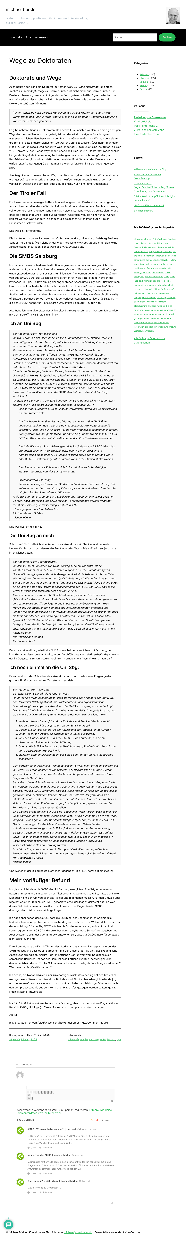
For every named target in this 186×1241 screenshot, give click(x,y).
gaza (136, 318)
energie (156, 264)
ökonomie (148, 289)
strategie (149, 331)
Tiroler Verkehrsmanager (29, 202)
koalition (148, 264)
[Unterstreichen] (34, 1092)
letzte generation (146, 256)
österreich (138, 247)
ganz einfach (40, 183)
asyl (141, 281)
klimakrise (167, 251)
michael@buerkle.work (78, 1232)
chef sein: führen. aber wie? (149, 205)
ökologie (152, 306)
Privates (144, 74)
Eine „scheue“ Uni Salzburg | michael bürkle (52, 1181)
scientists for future (154, 276)
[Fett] (28, 1092)
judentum (171, 297)
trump (142, 260)
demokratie (170, 256)
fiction (143, 89)
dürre (136, 310)
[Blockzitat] (46, 1092)
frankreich (162, 314)
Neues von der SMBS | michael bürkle (49, 1155)
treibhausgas (140, 268)
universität (73, 1039)
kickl (163, 281)
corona (137, 251)
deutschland (152, 260)
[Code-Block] (49, 1092)
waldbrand (162, 306)
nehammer (139, 293)
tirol (135, 256)
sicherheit (138, 314)
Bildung (25, 1039)
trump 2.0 (151, 239)
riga (119, 1039)
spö (174, 251)
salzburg (94, 1039)
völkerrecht (160, 301)
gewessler (144, 318)
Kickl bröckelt (142, 121)
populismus (150, 327)
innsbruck (159, 256)
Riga (59, 210)
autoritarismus (159, 310)
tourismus (138, 289)
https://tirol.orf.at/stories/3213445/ (63, 367)
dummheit (168, 285)
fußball (137, 322)
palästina (157, 251)
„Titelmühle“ (83, 146)
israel (136, 243)
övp (170, 239)
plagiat (84, 1039)
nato (170, 281)
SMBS (29, 242)
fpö (174, 239)
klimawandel (140, 239)
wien (143, 322)
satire (172, 276)
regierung (143, 285)
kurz (136, 281)
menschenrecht (149, 297)
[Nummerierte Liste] (40, 1092)
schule (157, 268)
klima (154, 272)
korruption (139, 264)
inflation (164, 264)
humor (164, 239)
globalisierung (140, 306)
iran (150, 251)
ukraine (144, 251)
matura (172, 327)
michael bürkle (20, 9)
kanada (149, 322)
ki (167, 281)
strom (136, 301)
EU (158, 243)
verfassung (139, 331)
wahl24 (171, 247)
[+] (29, 1098)
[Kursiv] (31, 1092)
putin (136, 260)
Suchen (167, 37)
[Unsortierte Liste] (43, 1092)
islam (173, 260)
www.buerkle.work (95, 337)
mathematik (165, 318)
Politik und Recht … (146, 125)
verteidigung (162, 327)
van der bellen (156, 285)
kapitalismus (146, 310)
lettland (111, 1039)
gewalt (171, 314)
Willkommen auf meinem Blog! (150, 169)
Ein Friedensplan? (143, 210)
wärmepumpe (150, 314)
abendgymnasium (142, 272)
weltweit (150, 301)
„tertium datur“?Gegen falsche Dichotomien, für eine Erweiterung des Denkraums (154, 187)
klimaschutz (145, 243)
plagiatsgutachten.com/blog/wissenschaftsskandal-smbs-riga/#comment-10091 (58, 1022)
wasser (169, 310)
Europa (150, 268)
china (147, 293)
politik (167, 272)
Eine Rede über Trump (147, 134)
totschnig (161, 297)
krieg (154, 243)
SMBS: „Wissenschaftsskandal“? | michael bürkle (55, 1129)
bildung (156, 281)
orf (175, 310)
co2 (172, 289)
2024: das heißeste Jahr (149, 129)
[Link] (52, 1092)
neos (136, 285)
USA (159, 239)
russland (165, 243)
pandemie (154, 318)
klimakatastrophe (152, 247)
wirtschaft (166, 268)
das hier (66, 183)
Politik (34, 1039)
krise (170, 306)
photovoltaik (164, 260)
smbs (103, 1039)
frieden (160, 272)
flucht (166, 276)
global (143, 301)
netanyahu (139, 276)
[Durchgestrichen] (37, 1092)
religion (137, 297)
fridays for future (162, 289)
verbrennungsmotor (160, 293)
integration (139, 327)
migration (147, 281)
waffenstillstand (161, 322)
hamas (172, 264)
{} (29, 1095)
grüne (164, 247)
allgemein (14, 1039)
